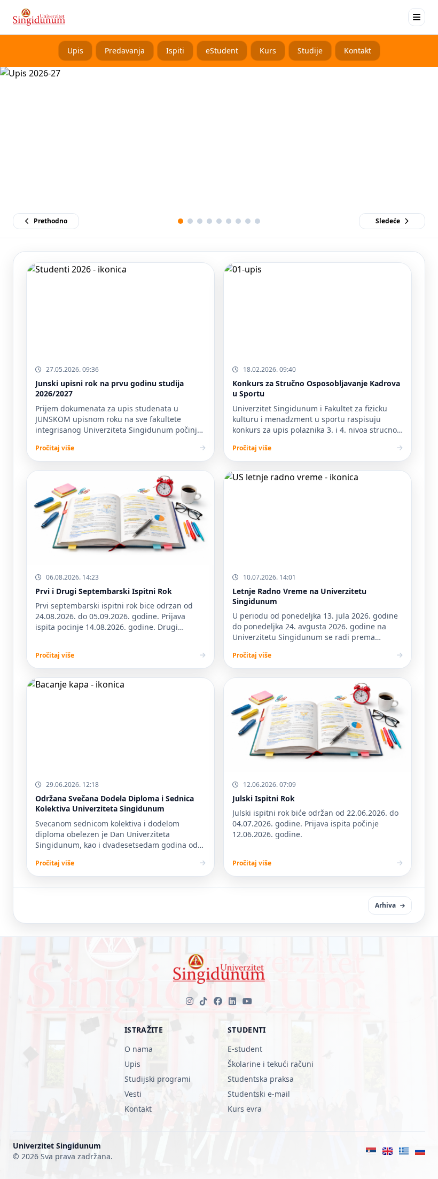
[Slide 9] (257, 221)
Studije (310, 50)
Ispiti (175, 50)
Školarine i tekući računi (271, 1064)
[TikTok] (203, 1001)
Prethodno (50, 220)
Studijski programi (157, 1079)
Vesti (133, 1094)
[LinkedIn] (232, 1001)
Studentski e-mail (259, 1094)
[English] (387, 1151)
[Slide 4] (209, 221)
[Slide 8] (248, 221)
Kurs (268, 50)
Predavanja (125, 50)
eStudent (222, 50)
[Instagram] (189, 1001)
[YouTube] (247, 1001)
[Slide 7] (238, 221)
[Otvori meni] (416, 17)
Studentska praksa (261, 1079)
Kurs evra (245, 1109)
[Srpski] (371, 1151)
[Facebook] (218, 1001)
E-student (245, 1049)
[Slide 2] (190, 221)
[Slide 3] (199, 221)
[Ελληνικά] (404, 1151)
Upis (75, 50)
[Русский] (420, 1151)
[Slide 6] (228, 221)
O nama (138, 1049)
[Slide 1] (180, 221)
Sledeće (388, 220)
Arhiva (385, 905)
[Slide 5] (219, 221)
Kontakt (357, 50)
